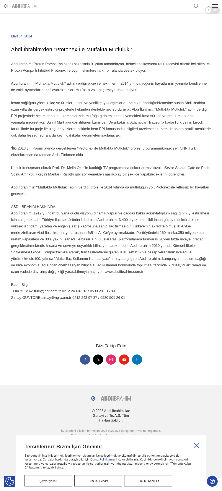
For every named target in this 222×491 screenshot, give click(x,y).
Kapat (196, 445)
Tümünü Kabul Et (148, 481)
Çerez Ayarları (48, 481)
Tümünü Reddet (98, 481)
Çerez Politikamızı (102, 459)
